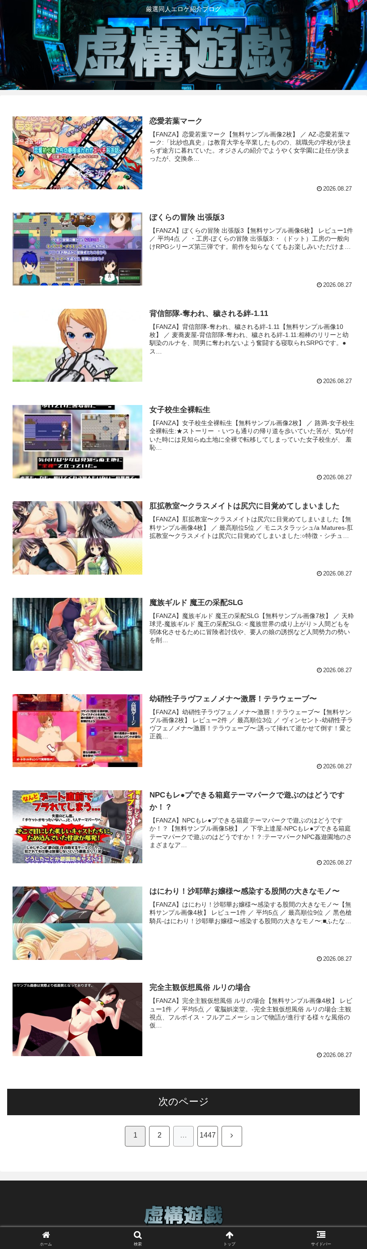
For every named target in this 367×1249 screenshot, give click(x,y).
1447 (208, 1135)
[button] (339, 1161)
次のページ (183, 1101)
